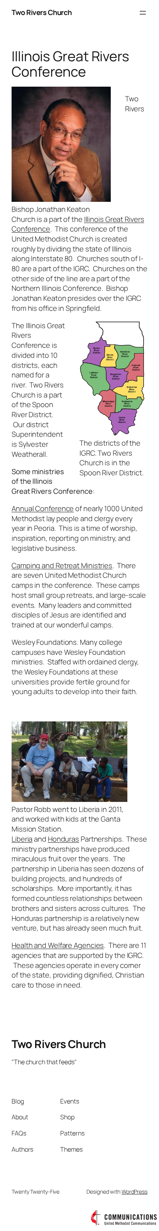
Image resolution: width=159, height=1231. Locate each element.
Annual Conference (43, 508)
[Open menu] (142, 12)
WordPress (134, 1191)
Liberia (22, 839)
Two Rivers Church (42, 12)
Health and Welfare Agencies (58, 945)
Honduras (63, 839)
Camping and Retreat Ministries (62, 565)
